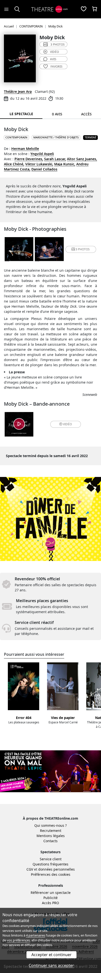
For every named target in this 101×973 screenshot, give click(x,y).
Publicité (50, 897)
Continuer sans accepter (51, 965)
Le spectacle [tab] (21, 113)
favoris (56, 66)
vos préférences (18, 940)
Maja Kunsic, (64, 164)
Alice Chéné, (14, 164)
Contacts (50, 841)
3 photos (57, 44)
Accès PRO (50, 902)
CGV (29, 869)
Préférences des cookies (50, 874)
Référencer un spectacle (51, 892)
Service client (51, 859)
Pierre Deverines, (28, 159)
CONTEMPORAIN (16, 137)
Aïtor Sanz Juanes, (82, 159)
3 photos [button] (83, 249)
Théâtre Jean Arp (18, 91)
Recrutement (50, 830)
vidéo (54, 52)
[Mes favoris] (83, 9)
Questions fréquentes (50, 864)
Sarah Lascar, (55, 159)
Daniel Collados (44, 169)
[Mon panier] (94, 9)
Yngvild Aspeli (42, 153)
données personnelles (56, 869)
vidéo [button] (67, 424)
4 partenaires (35, 935)
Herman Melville (25, 148)
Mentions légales (51, 835)
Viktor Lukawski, (39, 164)
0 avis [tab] (57, 114)
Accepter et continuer (51, 954)
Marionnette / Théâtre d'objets (56, 137)
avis (53, 59)
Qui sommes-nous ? (50, 825)
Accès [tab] (86, 114)
